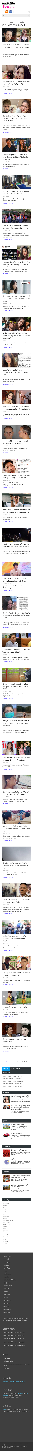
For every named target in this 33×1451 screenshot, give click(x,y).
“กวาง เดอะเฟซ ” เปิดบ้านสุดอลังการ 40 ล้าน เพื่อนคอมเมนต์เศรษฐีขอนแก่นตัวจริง (16, 408)
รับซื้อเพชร (5, 1381)
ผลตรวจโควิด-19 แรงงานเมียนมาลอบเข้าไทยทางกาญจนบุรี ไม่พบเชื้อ (16, 651)
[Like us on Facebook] (10, 12)
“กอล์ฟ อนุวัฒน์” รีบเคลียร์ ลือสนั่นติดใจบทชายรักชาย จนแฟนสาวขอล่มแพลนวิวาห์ (16, 511)
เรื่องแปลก (5, 1243)
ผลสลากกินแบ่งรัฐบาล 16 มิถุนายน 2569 (12, 1086)
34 (17, 1061)
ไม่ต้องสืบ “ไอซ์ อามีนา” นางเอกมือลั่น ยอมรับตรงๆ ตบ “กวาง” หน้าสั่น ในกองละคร (15, 372)
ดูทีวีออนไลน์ (6, 1216)
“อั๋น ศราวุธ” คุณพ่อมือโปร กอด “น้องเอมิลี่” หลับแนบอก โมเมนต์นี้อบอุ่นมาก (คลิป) (16, 793)
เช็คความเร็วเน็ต (8, 1361)
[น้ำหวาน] (8, 8)
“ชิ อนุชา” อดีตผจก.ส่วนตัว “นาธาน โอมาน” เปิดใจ (14, 1040)
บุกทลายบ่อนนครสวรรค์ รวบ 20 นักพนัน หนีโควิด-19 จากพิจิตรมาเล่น (16, 193)
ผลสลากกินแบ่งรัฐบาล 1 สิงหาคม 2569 (12, 1079)
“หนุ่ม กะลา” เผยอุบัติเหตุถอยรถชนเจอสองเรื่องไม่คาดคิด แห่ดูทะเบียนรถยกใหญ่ (20, 1107)
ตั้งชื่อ (4, 1409)
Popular (6, 1072)
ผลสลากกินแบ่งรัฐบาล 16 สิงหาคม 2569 (12, 1076)
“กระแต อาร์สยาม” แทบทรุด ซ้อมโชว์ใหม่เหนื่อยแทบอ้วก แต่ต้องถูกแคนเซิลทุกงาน (16, 263)
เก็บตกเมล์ (5, 1237)
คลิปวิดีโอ (5, 1210)
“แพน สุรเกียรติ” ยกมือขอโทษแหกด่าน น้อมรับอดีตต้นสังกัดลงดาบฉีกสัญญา (15, 580)
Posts (5, 1069)
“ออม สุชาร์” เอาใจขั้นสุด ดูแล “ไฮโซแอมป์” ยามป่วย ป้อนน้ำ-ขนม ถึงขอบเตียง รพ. (16, 828)
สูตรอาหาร (5, 1230)
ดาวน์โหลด (5, 1212)
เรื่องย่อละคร (6, 1241)
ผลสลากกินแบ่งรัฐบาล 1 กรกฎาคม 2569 (12, 1083)
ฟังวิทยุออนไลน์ (6, 1224)
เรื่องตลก (5, 1239)
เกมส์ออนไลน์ (6, 1235)
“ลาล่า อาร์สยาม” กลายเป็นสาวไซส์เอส (15, 1007)
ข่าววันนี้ (22, 22)
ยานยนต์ (5, 1226)
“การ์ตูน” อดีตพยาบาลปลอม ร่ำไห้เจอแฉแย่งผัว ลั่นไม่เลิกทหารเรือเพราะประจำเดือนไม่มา (16, 723)
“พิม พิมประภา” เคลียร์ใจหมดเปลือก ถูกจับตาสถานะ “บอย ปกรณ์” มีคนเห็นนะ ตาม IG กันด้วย (15, 118)
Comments (15, 1069)
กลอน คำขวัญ (6, 1203)
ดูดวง (4, 1214)
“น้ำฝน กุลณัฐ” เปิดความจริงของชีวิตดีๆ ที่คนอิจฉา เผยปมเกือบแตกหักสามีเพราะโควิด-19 (16, 299)
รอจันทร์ (13, 1159)
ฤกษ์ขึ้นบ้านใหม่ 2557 (17, 1124)
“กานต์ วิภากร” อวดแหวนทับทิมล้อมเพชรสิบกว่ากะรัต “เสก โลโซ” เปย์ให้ (16, 83)
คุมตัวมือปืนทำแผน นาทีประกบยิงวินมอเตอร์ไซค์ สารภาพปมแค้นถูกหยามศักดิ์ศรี (15, 938)
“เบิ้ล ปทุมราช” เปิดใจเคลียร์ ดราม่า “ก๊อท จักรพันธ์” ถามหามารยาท (16, 974)
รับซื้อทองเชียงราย (15, 1381)
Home (11, 22)
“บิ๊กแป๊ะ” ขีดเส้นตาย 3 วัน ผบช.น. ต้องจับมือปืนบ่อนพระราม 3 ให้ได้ (16, 901)
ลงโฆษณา (7, 1358)
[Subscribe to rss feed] (6, 12)
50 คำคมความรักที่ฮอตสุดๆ (19, 1150)
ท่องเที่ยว (5, 1218)
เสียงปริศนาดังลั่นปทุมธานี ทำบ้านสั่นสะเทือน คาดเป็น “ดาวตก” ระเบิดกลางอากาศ (15, 865)
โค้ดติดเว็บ (7, 1369)
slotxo (23, 1381)
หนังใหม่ (5, 1233)
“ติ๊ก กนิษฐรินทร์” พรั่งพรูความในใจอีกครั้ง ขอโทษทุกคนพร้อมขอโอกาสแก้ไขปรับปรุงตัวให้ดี (16, 615)
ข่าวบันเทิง (5, 1207)
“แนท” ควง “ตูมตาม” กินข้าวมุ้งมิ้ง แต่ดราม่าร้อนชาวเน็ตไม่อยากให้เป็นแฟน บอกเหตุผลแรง (15, 157)
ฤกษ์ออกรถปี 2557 (16, 1133)
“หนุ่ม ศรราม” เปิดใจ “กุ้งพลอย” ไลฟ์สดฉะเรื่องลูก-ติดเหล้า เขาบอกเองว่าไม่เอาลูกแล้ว (16, 47)
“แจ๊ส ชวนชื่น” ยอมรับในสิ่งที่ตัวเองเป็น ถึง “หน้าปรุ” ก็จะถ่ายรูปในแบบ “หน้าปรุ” (16, 477)
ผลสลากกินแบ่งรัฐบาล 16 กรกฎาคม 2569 (13, 1081)
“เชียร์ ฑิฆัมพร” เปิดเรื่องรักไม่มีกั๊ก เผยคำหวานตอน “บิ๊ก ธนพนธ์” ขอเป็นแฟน (16, 759)
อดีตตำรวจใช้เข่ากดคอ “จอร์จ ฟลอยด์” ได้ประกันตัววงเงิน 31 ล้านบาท (15, 442)
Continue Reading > (8, 59)
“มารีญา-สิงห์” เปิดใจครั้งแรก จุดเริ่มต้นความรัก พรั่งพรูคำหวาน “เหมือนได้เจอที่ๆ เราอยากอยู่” (16, 335)
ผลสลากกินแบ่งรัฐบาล (8, 1220)
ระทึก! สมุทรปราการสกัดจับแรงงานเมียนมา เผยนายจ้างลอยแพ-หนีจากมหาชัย (15, 227)
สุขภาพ (4, 1228)
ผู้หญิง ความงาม (6, 1222)
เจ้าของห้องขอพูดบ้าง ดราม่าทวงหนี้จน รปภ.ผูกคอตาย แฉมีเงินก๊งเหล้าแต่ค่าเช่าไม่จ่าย (16, 686)
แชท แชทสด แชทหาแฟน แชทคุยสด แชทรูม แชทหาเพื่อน (17, 1365)
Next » (24, 1061)
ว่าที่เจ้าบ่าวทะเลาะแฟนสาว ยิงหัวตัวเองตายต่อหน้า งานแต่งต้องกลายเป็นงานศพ (16, 545)
